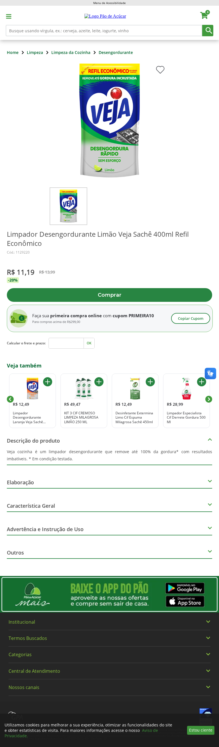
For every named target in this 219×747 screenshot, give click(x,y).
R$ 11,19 (21, 272)
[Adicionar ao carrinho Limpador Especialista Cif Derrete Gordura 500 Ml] (201, 381)
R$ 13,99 (47, 272)
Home (13, 52)
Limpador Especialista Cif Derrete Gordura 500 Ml (186, 417)
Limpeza (35, 52)
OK (89, 343)
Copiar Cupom (190, 318)
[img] (109, 594)
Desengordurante (116, 52)
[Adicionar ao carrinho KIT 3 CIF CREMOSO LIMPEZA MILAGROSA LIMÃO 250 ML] (99, 381)
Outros (15, 552)
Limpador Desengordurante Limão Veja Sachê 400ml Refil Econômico (98, 239)
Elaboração (20, 482)
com (107, 315)
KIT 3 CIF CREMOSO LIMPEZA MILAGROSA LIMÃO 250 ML (81, 417)
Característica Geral (31, 505)
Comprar (109, 295)
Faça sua (40, 315)
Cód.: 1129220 (18, 252)
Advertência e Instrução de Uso (45, 529)
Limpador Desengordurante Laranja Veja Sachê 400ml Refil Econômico (31, 417)
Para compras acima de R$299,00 (56, 322)
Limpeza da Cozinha (70, 52)
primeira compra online (76, 315)
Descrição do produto (33, 440)
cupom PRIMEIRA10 (133, 315)
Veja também (24, 365)
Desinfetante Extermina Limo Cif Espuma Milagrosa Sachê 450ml (134, 417)
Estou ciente (200, 730)
